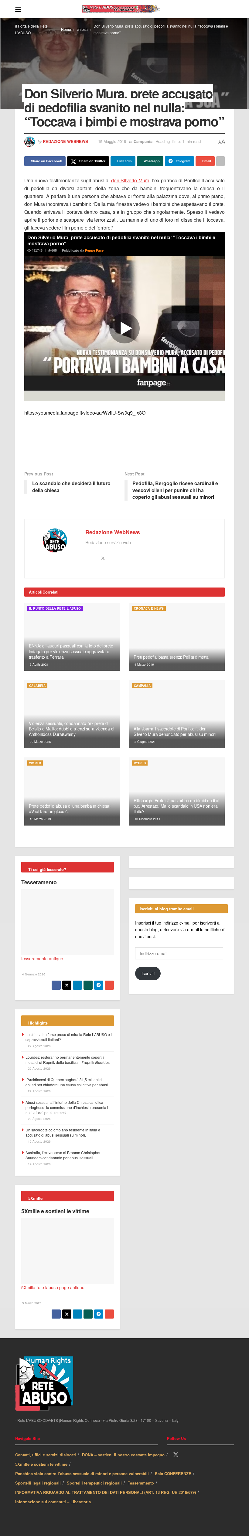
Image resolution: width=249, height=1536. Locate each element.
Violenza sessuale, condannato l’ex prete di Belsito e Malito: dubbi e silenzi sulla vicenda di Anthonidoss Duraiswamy (71, 728)
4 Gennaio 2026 (33, 974)
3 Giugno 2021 (145, 742)
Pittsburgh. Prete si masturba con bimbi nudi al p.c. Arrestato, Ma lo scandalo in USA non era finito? (176, 806)
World (35, 763)
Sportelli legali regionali (38, 1483)
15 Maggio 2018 (112, 141)
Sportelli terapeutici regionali (94, 1483)
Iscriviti (148, 1127)
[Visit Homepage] (127, 9)
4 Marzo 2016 (144, 665)
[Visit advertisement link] (124, 443)
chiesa (82, 29)
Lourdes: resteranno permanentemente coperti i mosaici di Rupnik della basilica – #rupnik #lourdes (68, 1060)
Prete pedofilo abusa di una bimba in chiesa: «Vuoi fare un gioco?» (70, 809)
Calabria (37, 686)
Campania (143, 141)
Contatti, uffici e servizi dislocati (45, 1455)
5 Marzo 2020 (31, 1303)
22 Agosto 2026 (39, 1046)
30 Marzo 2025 (40, 742)
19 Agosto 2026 (39, 1142)
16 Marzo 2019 (40, 819)
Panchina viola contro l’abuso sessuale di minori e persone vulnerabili (82, 1474)
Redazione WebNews (65, 141)
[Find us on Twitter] (176, 1455)
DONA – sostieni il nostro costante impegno (123, 1455)
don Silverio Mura (130, 180)
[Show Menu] (18, 9)
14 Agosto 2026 (39, 1164)
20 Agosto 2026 (39, 1119)
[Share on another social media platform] (220, 161)
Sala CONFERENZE (173, 1474)
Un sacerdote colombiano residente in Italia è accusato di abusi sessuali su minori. (63, 1132)
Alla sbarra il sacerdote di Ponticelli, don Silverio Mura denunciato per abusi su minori (175, 731)
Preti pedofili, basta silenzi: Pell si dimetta (171, 657)
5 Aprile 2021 (39, 665)
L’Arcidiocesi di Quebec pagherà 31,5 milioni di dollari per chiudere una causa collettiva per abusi (67, 1082)
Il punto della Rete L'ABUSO (55, 609)
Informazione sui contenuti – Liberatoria (53, 1502)
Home (66, 29)
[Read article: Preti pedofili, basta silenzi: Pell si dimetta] (177, 637)
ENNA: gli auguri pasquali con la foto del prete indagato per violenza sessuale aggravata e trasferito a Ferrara (71, 651)
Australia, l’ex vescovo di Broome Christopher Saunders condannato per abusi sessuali (63, 1155)
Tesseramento (39, 882)
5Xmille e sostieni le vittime (55, 1211)
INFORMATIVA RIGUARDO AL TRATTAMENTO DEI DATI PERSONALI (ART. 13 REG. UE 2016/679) (105, 1493)
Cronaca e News (149, 609)
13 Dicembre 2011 (147, 819)
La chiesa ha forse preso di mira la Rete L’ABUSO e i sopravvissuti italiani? (69, 1037)
